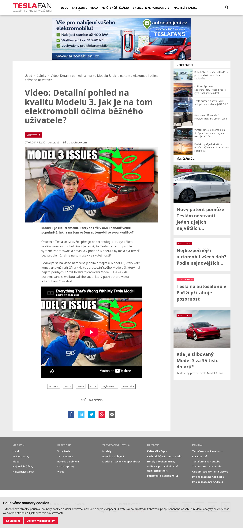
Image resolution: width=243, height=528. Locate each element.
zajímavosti (109, 386)
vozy (93, 386)
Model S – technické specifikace (121, 461)
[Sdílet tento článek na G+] (102, 414)
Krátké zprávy (21, 456)
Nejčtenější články (115, 7)
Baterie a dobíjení (68, 461)
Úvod (65, 7)
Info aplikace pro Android (207, 482)
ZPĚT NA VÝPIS (91, 400)
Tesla (68, 386)
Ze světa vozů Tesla (116, 445)
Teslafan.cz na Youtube (206, 461)
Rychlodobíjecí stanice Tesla (164, 456)
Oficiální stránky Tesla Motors (210, 471)
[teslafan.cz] (121, 39)
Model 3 (53, 386)
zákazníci (128, 386)
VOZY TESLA (33, 135)
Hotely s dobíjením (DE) (161, 461)
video (80, 386)
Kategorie (79, 7)
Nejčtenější (185, 65)
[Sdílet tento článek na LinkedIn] (81, 414)
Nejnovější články (23, 466)
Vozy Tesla (63, 451)
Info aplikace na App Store (208, 476)
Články (41, 76)
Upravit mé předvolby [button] (41, 520)
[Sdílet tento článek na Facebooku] (71, 414)
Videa (94, 7)
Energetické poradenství (151, 7)
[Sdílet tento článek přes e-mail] (112, 414)
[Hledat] (226, 7)
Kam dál (197, 445)
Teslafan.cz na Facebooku (207, 451)
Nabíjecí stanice (185, 7)
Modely (106, 451)
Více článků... (186, 158)
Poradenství (199, 456)
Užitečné (153, 445)
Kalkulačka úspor (157, 451)
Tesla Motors (65, 456)
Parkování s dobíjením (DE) (163, 475)
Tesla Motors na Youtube (207, 466)
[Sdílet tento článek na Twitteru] (91, 414)
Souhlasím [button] (13, 520)
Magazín (18, 445)
